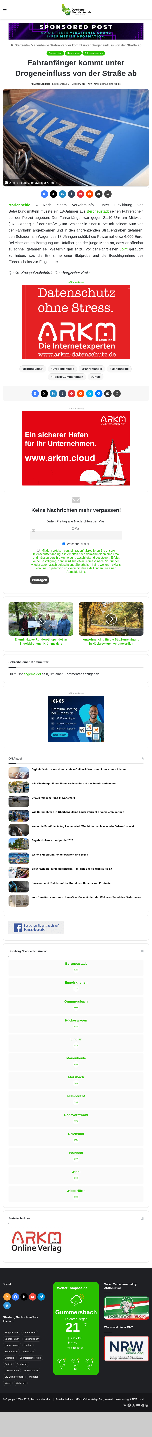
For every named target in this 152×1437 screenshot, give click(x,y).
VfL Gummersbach (14, 1377)
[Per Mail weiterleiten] (99, 194)
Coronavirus (30, 1332)
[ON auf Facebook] (36, 933)
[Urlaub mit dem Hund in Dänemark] (19, 801)
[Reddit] (89, 194)
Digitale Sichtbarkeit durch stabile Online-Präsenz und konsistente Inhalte (79, 769)
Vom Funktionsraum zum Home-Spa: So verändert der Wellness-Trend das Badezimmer (86, 897)
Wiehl (8, 1383)
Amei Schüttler (42, 84)
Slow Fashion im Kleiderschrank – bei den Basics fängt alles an (72, 868)
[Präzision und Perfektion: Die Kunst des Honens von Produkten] (19, 886)
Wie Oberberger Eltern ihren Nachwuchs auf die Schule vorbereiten (74, 783)
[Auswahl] (4, 11)
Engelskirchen (12, 1339)
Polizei (8, 1364)
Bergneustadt (55, 53)
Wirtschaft (21, 1383)
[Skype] (89, 393)
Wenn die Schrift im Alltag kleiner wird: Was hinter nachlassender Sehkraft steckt (83, 826)
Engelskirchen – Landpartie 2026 (52, 840)
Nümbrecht (28, 1351)
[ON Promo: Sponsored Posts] (76, 31)
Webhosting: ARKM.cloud (129, 1399)
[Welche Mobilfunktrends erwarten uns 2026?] (19, 858)
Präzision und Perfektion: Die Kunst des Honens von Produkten (72, 883)
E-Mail (76, 528)
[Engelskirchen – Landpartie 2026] (19, 844)
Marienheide (40, 45)
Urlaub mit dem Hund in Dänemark (53, 797)
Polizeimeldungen (94, 53)
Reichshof (22, 1364)
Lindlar (28, 1345)
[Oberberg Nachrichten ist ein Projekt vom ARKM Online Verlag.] (36, 1255)
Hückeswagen (12, 1345)
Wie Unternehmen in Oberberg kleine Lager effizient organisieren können (78, 811)
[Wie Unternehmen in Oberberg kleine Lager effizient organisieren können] (19, 815)
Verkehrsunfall (31, 1370)
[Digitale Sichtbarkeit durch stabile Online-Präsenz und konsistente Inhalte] (19, 773)
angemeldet (32, 674)
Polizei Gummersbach (67, 376)
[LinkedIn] (62, 194)
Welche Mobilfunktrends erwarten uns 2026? (60, 854)
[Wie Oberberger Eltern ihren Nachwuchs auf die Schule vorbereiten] (19, 787)
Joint (124, 249)
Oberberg (9, 1358)
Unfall (96, 376)
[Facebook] (44, 194)
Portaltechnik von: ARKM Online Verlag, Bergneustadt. (84, 1399)
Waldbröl (33, 1377)
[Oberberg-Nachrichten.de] (76, 10)
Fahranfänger (92, 368)
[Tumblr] (71, 194)
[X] (53, 194)
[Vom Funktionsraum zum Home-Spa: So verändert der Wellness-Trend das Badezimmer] (19, 901)
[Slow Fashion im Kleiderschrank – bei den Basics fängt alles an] (19, 872)
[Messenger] (99, 393)
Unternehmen (12, 1370)
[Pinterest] (80, 194)
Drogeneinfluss (63, 368)
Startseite (21, 45)
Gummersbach (31, 1339)
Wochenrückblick (78, 543)
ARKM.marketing (76, 282)
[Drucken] (108, 194)
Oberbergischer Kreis (30, 1358)
